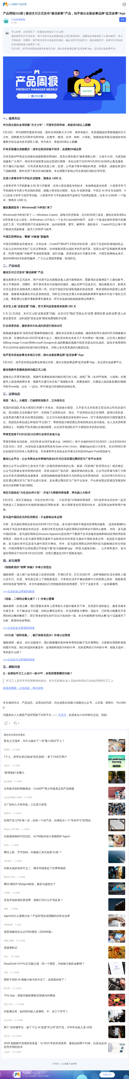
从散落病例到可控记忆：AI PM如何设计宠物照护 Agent (37, 836)
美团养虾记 (10, 947)
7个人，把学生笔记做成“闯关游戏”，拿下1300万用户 (35, 756)
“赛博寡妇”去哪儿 (14, 772)
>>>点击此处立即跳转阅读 (18, 591)
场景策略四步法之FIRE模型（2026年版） (29, 931)
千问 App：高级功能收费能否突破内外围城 (29, 995)
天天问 (62, 714)
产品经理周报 (18, 19)
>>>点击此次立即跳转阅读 (18, 659)
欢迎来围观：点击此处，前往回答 (23, 688)
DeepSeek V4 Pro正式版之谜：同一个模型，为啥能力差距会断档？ (44, 963)
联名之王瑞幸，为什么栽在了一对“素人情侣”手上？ (34, 740)
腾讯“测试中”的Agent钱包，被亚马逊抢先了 (30, 884)
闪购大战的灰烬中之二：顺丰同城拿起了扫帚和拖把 (35, 868)
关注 (123, 19)
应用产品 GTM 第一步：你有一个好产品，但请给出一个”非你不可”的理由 (47, 820)
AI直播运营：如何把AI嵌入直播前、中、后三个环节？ (36, 1011)
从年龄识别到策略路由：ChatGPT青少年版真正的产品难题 (39, 788)
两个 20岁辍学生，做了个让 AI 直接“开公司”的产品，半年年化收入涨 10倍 (48, 1027)
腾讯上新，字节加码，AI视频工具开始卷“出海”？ (33, 852)
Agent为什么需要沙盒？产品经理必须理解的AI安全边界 (37, 915)
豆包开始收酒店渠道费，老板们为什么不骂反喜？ (33, 900)
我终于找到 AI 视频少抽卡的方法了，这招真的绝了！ (35, 979)
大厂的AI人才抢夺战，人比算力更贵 (25, 804)
